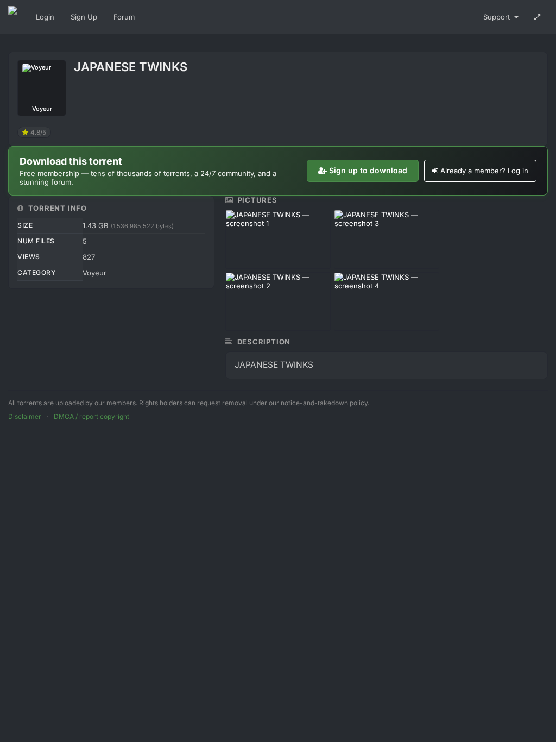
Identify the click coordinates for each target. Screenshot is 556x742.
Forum (124, 16)
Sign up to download (368, 170)
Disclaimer (24, 416)
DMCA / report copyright (91, 416)
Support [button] (497, 16)
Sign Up (84, 16)
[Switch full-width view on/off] (537, 17)
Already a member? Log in (484, 170)
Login (45, 16)
